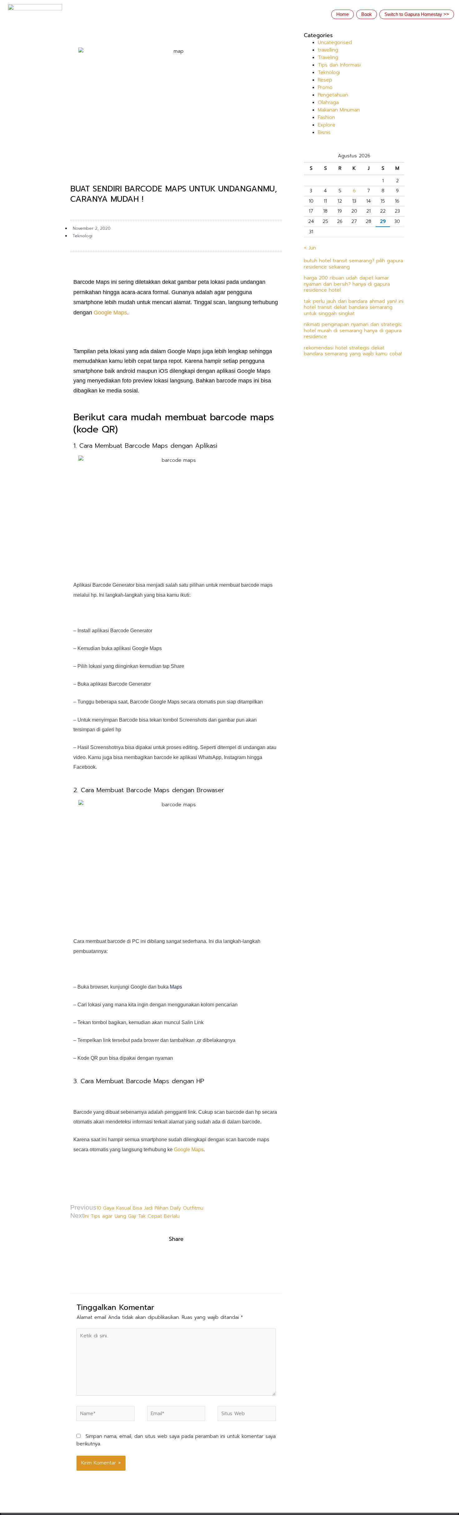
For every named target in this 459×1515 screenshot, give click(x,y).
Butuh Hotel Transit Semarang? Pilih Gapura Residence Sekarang (353, 263)
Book (366, 14)
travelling (328, 50)
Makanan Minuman (339, 109)
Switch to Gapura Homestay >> (416, 14)
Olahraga (328, 102)
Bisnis (324, 132)
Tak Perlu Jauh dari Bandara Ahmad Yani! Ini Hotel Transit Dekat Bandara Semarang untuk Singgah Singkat (353, 307)
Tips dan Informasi (339, 65)
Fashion (326, 117)
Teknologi (82, 236)
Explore (326, 124)
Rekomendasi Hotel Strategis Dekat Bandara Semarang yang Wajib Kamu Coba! (353, 351)
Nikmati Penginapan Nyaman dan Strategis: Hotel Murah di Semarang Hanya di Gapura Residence (353, 330)
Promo (325, 87)
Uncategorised (335, 42)
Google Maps (110, 312)
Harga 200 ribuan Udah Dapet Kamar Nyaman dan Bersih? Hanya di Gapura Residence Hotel (347, 284)
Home (342, 14)
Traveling (328, 57)
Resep (325, 79)
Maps (175, 986)
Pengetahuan (333, 94)
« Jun (310, 247)
